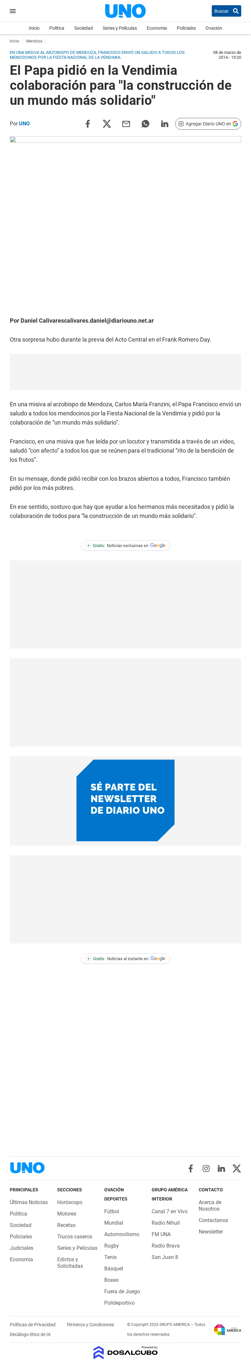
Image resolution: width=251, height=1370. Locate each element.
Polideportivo (119, 1303)
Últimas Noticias (29, 1202)
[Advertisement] (125, 372)
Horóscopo (69, 1202)
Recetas (66, 1225)
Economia (157, 28)
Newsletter (211, 1232)
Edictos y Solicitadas (70, 1262)
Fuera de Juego (122, 1291)
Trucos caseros (74, 1236)
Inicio (34, 28)
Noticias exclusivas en (118, 545)
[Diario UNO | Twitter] (236, 1168)
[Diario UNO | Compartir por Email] (126, 123)
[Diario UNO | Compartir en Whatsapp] (145, 123)
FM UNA (161, 1234)
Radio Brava (166, 1246)
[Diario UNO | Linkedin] (221, 1168)
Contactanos (213, 1220)
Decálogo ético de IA (30, 1334)
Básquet (113, 1268)
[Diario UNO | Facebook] (190, 1168)
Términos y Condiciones (90, 1324)
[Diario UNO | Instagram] (206, 1168)
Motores (66, 1214)
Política (56, 28)
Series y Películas (120, 28)
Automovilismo (121, 1234)
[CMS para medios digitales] (125, 1353)
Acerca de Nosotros (210, 1205)
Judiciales (21, 1248)
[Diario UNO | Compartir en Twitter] (107, 123)
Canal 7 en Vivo (170, 1211)
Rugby (111, 1246)
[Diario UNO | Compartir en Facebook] (88, 123)
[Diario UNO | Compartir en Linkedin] (165, 123)
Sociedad (83, 28)
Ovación (214, 28)
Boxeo (111, 1280)
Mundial (113, 1223)
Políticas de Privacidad (33, 1324)
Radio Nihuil (166, 1223)
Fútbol (111, 1211)
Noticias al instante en (117, 958)
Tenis (110, 1257)
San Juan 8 (165, 1257)
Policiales (186, 28)
